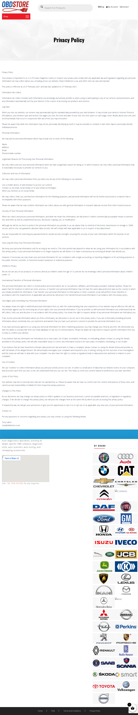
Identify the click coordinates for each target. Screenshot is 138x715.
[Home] (15, 6)
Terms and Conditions (72, 711)
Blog (102, 7)
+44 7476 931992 (14, 483)
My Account (113, 7)
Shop (5, 16)
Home (40, 711)
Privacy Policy (95, 711)
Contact (125, 7)
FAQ (53, 711)
